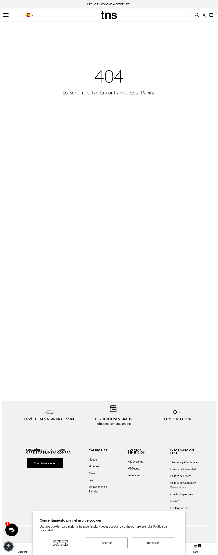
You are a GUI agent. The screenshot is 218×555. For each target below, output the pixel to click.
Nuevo (93, 459)
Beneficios (134, 475)
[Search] (197, 15)
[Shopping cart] (211, 15)
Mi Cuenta (134, 468)
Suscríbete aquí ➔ (44, 463)
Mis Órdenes (135, 461)
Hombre (94, 466)
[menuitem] (99, 459)
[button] (13, 15)
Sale (91, 480)
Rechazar (153, 543)
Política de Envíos (180, 476)
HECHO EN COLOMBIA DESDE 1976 (109, 4)
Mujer (92, 473)
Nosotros (176, 501)
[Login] (204, 15)
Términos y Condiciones (184, 462)
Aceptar (107, 543)
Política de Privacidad (183, 469)
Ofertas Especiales (181, 494)
